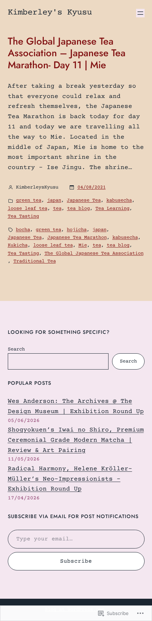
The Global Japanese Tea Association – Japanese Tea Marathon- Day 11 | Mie (66, 53)
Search (16, 349)
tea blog (78, 208)
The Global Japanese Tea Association (94, 253)
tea (57, 208)
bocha (23, 230)
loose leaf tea (27, 208)
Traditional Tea (34, 261)
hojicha (77, 230)
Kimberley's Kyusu (50, 12)
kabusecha (119, 200)
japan (54, 200)
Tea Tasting (23, 216)
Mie (82, 245)
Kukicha (18, 245)
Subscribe (76, 561)
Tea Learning (112, 208)
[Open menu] (140, 13)
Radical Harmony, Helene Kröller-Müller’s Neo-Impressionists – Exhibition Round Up (70, 479)
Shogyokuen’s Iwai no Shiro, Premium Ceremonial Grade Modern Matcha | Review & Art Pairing (76, 440)
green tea (28, 200)
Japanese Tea (84, 200)
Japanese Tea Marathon (77, 237)
